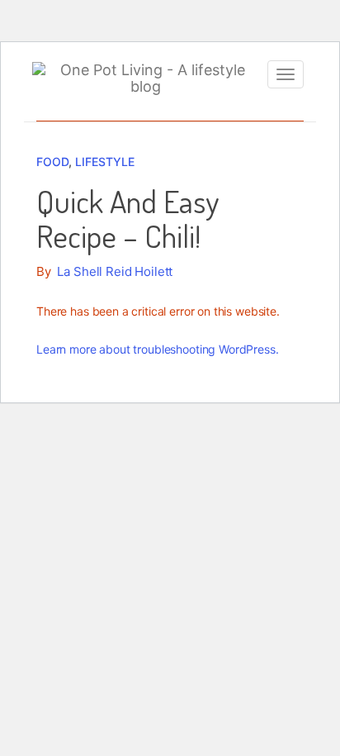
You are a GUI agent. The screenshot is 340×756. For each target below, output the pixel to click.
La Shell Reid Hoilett (114, 271)
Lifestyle (105, 162)
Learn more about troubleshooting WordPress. (157, 349)
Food (52, 162)
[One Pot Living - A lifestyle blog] (145, 78)
